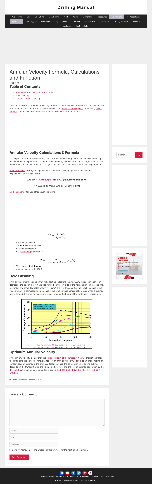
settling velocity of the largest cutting (64, 358)
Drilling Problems (121, 21)
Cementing (87, 17)
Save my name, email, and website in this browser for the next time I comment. (50, 450)
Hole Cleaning (22, 95)
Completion (104, 21)
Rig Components (62, 21)
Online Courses (107, 476)
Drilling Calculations (20, 379)
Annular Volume (17, 170)
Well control (17, 17)
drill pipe (92, 105)
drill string (26, 252)
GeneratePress (91, 480)
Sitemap (95, 476)
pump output (45, 180)
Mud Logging (31, 21)
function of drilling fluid (72, 108)
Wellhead (67, 26)
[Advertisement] (76, 45)
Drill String (39, 17)
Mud (66, 17)
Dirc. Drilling (54, 17)
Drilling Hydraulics (35, 379)
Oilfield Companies (46, 476)
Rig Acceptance (133, 17)
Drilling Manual (75, 7)
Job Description (82, 26)
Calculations (117, 17)
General (136, 21)
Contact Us (85, 476)
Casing (75, 17)
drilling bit (14, 370)
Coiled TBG (90, 21)
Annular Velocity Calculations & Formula (34, 92)
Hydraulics (16, 21)
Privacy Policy (62, 476)
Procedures (102, 17)
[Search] (138, 155)
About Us (74, 476)
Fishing (77, 21)
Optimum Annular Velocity (28, 98)
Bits (28, 17)
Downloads (46, 21)
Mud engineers (17, 192)
